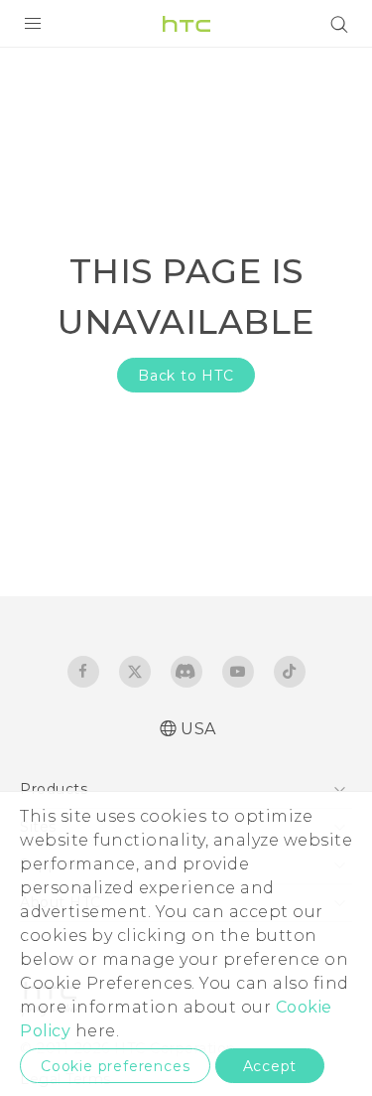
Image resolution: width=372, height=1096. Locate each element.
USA (198, 728)
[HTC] (186, 24)
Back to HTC (186, 376)
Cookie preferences (115, 1066)
